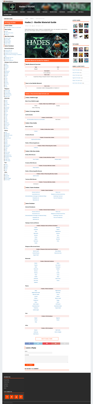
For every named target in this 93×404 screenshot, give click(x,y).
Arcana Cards (30, 12)
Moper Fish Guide (76, 80)
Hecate (35, 131)
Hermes (58, 233)
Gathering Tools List (58, 196)
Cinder (58, 272)
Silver (36, 267)
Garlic (58, 302)
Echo (58, 241)
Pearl (36, 274)
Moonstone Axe (58, 253)
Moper (35, 318)
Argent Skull (36, 255)
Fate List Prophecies (58, 198)
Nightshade (58, 290)
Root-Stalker (36, 159)
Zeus (36, 231)
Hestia (58, 229)
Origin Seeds (58, 307)
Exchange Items (7, 14)
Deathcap (58, 292)
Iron (58, 270)
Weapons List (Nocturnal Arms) (58, 194)
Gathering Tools (71, 12)
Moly (36, 290)
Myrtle (58, 296)
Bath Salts (58, 330)
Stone (58, 280)
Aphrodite (36, 233)
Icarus (58, 237)
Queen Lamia (36, 175)
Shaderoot (36, 300)
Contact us (6, 384)
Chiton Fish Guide (76, 75)
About (5, 388)
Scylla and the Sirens (35, 139)
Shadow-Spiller (58, 159)
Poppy (58, 300)
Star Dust (36, 280)
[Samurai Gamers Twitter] (12, 397)
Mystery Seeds (36, 294)
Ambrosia (36, 332)
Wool (58, 276)
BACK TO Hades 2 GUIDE (47, 338)
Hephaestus (58, 231)
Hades (36, 243)
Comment (27, 355)
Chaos (36, 237)
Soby (36, 321)
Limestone (58, 267)
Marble (58, 269)
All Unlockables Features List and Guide (36, 119)
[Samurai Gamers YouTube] (16, 397)
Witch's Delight (58, 332)
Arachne (58, 239)
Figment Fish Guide (76, 77)
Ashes (58, 263)
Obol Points (35, 334)
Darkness (36, 278)
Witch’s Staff (36, 251)
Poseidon (36, 229)
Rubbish (36, 282)
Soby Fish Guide (76, 72)
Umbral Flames (36, 253)
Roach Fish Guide (76, 70)
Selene (35, 239)
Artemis (36, 235)
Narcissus (36, 241)
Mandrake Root (35, 306)
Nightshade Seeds (36, 292)
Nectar (35, 330)
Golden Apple (36, 309)
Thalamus (36, 307)
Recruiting (6, 386)
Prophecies (62, 12)
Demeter (58, 227)
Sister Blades (58, 251)
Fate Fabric (58, 265)
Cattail (35, 296)
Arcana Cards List (36, 192)
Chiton (35, 320)
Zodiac (35, 276)
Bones (36, 263)
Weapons (22, 12)
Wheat (35, 298)
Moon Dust (58, 278)
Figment (58, 318)
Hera (58, 235)
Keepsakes (45, 12)
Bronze (35, 270)
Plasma (36, 272)
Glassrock (36, 269)
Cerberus (36, 147)
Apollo (35, 227)
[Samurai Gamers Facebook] (7, 397)
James (34, 25)
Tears (58, 274)
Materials (81, 12)
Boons (38, 12)
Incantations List (36, 194)
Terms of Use (6, 382)
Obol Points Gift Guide (77, 83)
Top (5, 12)
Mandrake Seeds (58, 306)
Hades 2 (39, 25)
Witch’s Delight (8, 178)
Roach (58, 320)
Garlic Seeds (36, 304)
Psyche (35, 265)
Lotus (58, 294)
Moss (36, 302)
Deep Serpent (36, 167)
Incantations (53, 12)
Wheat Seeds (58, 298)
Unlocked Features (13, 12)
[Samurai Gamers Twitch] (21, 397)
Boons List (58, 192)
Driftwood (58, 304)
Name (26, 351)
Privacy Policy (6, 380)
